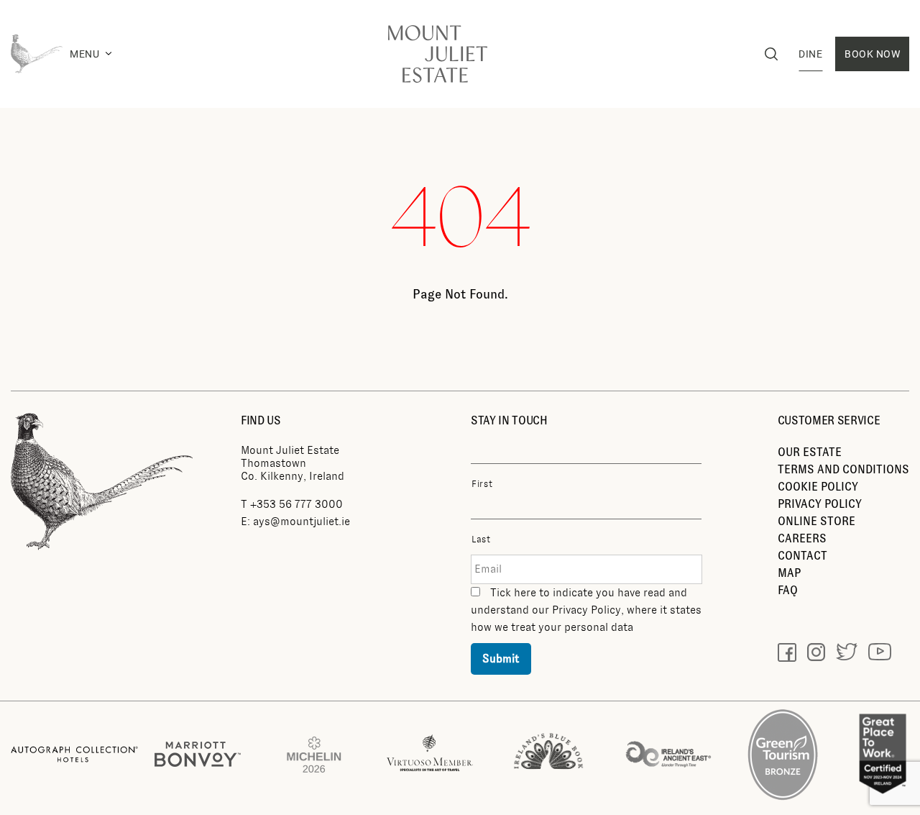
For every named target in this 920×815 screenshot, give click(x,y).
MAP (789, 573)
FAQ (788, 590)
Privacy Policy (586, 610)
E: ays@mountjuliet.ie (295, 521)
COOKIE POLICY (818, 487)
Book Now (872, 54)
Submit (501, 658)
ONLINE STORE (816, 521)
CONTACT (802, 556)
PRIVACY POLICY (820, 504)
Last (481, 539)
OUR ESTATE (810, 452)
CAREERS (802, 538)
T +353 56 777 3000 (292, 504)
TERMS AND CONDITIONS (843, 469)
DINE (810, 54)
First (482, 484)
